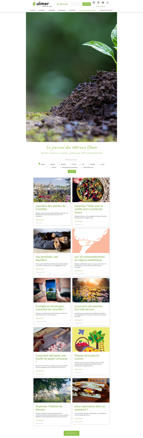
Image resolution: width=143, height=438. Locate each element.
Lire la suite (40, 220)
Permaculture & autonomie (69, 167)
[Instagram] (107, 2)
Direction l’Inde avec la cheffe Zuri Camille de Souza (88, 209)
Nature (54, 167)
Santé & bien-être (88, 167)
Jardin (102, 164)
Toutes (43, 164)
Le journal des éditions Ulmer (87, 10)
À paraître (72, 10)
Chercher (86, 4)
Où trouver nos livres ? (106, 10)
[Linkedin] (98, 2)
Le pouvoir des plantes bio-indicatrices (88, 307)
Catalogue (52, 10)
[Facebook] (94, 2)
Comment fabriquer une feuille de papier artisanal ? (51, 358)
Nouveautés (62, 10)
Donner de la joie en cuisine (86, 357)
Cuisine (74, 164)
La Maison (42, 10)
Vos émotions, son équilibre (47, 258)
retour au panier (100, 6)
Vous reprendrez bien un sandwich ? (89, 407)
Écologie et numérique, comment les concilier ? (50, 307)
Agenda (52, 164)
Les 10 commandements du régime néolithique (89, 258)
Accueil (33, 10)
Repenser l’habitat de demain (49, 407)
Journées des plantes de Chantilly (50, 207)
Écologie (92, 164)
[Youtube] (103, 2)
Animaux (63, 164)
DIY (83, 164)
